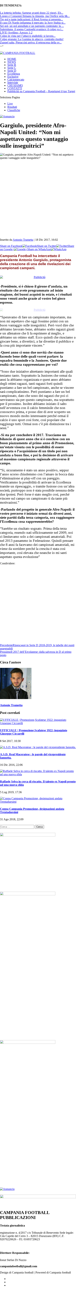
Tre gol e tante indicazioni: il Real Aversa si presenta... (31, 19)
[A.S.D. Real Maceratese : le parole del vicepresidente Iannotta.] (38, 741)
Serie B (11, 61)
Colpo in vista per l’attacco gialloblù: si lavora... (28, 35)
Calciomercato (15, 76)
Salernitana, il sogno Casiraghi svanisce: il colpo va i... (31, 29)
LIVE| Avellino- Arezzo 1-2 (16, 32)
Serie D (11, 67)
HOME (11, 56)
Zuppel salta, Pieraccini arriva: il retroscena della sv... (31, 42)
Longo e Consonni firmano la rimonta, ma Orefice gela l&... (35, 16)
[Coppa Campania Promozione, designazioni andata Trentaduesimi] (38, 795)
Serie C (11, 64)
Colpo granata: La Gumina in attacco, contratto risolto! (31, 39)
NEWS (11, 59)
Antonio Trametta (23, 236)
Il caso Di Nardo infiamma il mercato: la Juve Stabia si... (32, 22)
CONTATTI (14, 85)
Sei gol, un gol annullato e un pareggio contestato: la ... (32, 26)
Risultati (12, 103)
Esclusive (12, 73)
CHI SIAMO (15, 82)
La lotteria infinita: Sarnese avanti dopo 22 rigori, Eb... (31, 12)
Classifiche (13, 107)
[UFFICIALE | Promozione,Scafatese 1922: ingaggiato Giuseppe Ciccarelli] (38, 716)
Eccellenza (13, 70)
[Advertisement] (38, 194)
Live (10, 100)
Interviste (12, 79)
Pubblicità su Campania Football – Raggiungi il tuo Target (41, 88)
